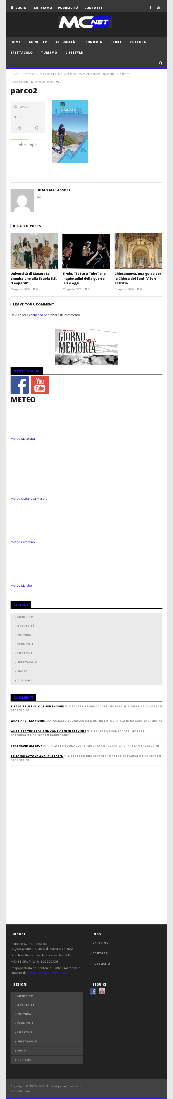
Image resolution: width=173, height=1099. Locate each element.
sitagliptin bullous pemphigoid (37, 706)
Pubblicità (68, 8)
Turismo (49, 52)
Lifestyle (74, 52)
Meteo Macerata (23, 438)
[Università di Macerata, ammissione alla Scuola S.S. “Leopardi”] (34, 251)
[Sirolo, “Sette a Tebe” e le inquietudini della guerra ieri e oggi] (86, 251)
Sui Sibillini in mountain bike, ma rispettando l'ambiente (77, 74)
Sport (116, 42)
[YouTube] (158, 7)
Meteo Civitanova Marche (29, 498)
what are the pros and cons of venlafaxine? (48, 731)
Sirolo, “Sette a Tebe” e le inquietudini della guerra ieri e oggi (84, 278)
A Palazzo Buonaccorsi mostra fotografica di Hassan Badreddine (105, 721)
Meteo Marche (21, 585)
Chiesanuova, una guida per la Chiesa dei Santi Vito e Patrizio (138, 278)
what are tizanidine (28, 721)
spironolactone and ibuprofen (37, 756)
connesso (36, 315)
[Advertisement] (42, 852)
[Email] (39, 197)
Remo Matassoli (44, 82)
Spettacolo (22, 52)
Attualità (65, 42)
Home (16, 42)
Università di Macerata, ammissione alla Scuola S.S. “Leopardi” (34, 278)
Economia (93, 42)
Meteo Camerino (23, 542)
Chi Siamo (43, 8)
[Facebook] (151, 7)
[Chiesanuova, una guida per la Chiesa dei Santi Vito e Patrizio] (138, 251)
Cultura (138, 42)
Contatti (93, 8)
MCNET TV (38, 42)
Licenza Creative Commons (47, 972)
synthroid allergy (26, 746)
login (21, 8)
